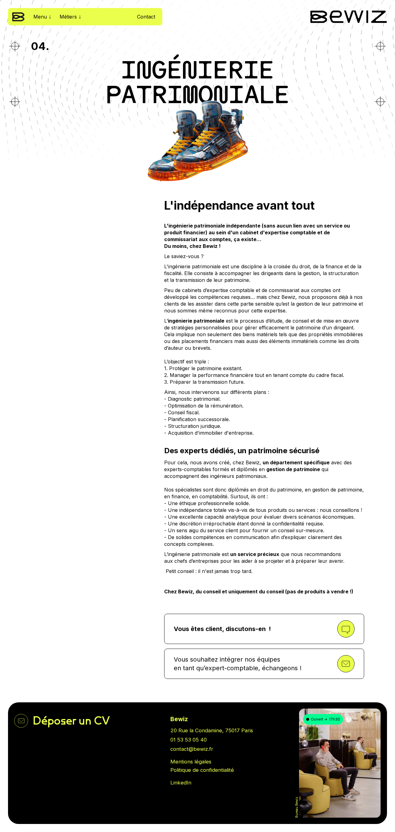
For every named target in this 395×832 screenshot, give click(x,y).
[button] (42, 16)
